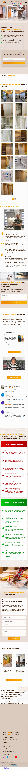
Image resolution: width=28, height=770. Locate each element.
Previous (2, 339)
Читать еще (14, 352)
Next (26, 339)
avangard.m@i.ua (8, 751)
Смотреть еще (14, 377)
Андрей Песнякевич (9, 394)
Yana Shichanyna (9, 411)
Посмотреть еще (14, 680)
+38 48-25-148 (11, 732)
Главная (3, 75)
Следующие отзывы (14, 420)
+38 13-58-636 (11, 734)
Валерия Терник (9, 401)
